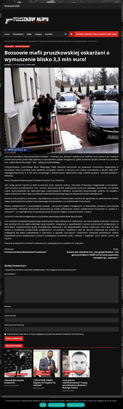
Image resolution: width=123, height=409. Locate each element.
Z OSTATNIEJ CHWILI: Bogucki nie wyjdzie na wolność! (47, 363)
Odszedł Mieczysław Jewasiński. (18, 363)
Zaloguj (38, 34)
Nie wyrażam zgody (56, 405)
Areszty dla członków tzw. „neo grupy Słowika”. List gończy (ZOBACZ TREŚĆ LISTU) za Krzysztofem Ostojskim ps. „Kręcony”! (93, 253)
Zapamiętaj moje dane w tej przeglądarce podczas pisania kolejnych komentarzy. (45, 334)
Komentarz (10, 274)
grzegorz (8, 65)
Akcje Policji (69, 371)
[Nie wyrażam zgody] (120, 403)
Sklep (29, 34)
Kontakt (48, 34)
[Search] (65, 34)
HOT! (48, 371)
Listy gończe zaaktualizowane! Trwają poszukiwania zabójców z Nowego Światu (76, 363)
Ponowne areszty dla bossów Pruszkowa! (25, 250)
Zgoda (42, 405)
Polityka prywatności (76, 405)
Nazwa (7, 306)
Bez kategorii (22, 374)
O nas (6, 34)
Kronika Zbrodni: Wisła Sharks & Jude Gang (96, 34)
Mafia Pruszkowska (22, 46)
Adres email (10, 315)
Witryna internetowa (14, 325)
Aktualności (18, 34)
